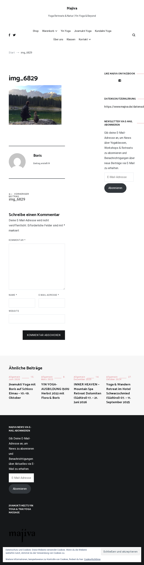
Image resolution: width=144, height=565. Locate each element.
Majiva (72, 8)
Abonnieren (115, 188)
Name (13, 295)
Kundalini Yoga (103, 31)
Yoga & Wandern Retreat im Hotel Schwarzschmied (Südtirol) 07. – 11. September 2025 (118, 393)
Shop (36, 31)
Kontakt (83, 39)
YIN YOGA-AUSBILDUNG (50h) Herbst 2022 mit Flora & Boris (55, 391)
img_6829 (19, 197)
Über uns (58, 39)
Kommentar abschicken (44, 335)
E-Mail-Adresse (49, 295)
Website (14, 311)
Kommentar (17, 240)
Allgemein (14, 377)
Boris (37, 156)
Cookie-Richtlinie (92, 559)
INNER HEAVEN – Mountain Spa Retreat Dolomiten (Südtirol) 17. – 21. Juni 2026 (87, 393)
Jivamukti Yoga (82, 31)
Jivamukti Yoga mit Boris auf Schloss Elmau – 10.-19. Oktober (22, 391)
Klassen (71, 39)
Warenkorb (48, 31)
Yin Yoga (66, 31)
